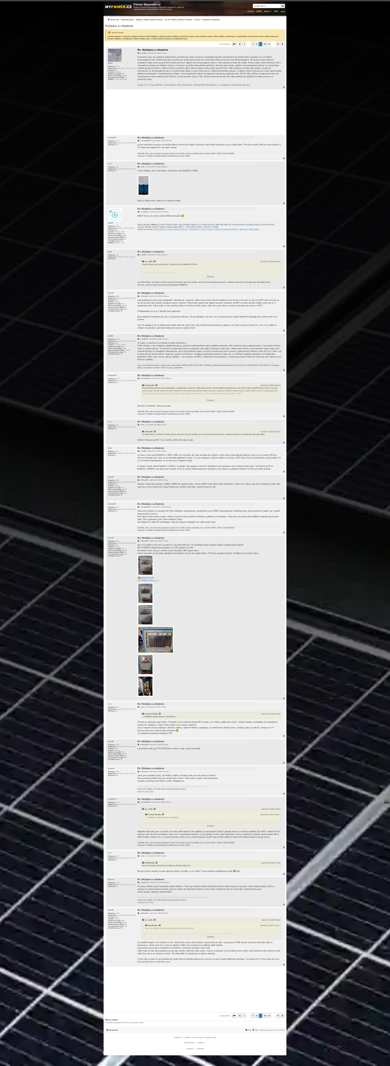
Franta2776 (112, 137)
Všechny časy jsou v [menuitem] (271, 1030)
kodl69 (110, 336)
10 (265, 44)
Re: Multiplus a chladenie (152, 49)
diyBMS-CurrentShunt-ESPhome (226, 229)
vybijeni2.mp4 (147, 577)
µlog (283, 11)
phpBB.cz (200, 1042)
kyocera (111, 768)
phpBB (187, 1037)
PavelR (110, 293)
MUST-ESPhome (160, 229)
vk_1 (110, 163)
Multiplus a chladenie (119, 26)
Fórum (251, 11)
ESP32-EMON (194, 229)
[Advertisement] (195, 112)
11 (269, 44)
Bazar (267, 11)
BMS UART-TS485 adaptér (249, 229)
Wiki (276, 11)
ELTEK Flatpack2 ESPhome (177, 229)
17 (278, 44)
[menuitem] (162, 19)
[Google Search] (282, 6)
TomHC (110, 223)
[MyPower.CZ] (118, 7)
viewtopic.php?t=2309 (145, 791)
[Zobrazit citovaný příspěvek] (154, 261)
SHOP (259, 11)
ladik (110, 252)
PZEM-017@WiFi (206, 229)
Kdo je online (111, 1020)
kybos (110, 63)
